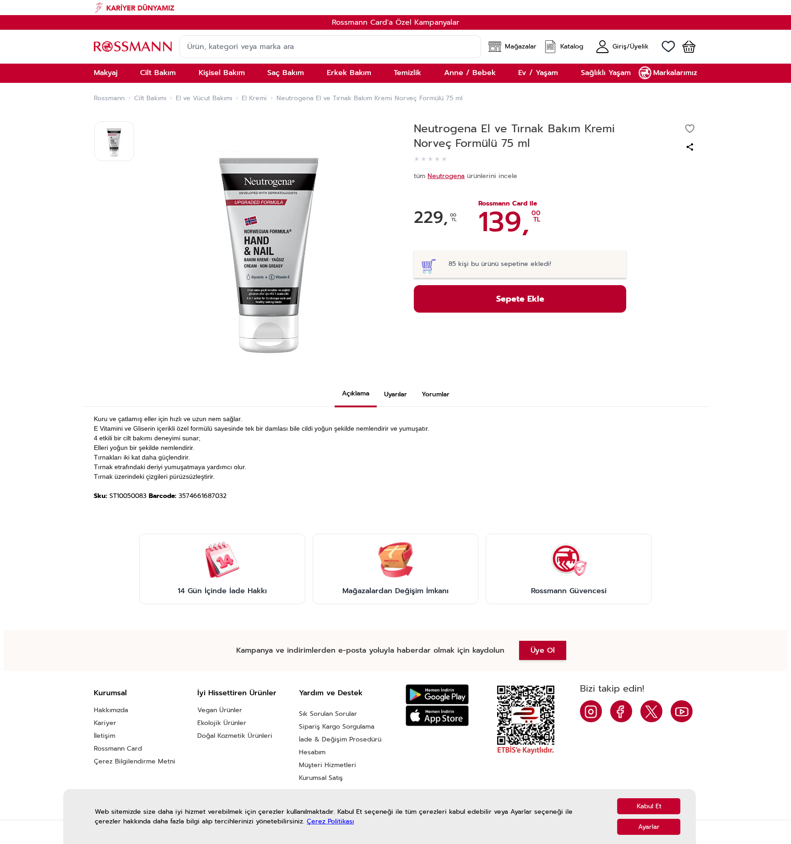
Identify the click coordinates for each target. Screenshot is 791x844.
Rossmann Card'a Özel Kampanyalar (395, 22)
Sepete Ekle (520, 298)
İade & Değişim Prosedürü (340, 739)
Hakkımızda (111, 710)
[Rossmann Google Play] (437, 694)
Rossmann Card (118, 748)
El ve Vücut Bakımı (204, 98)
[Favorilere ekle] (690, 128)
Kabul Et (649, 806)
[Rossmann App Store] (437, 715)
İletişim (104, 736)
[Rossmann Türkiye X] (651, 711)
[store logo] (133, 46)
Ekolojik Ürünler (221, 723)
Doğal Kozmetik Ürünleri (234, 736)
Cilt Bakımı (150, 98)
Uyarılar (395, 394)
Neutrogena (446, 176)
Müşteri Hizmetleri (327, 765)
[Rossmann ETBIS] (525, 720)
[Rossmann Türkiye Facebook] (621, 711)
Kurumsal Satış (321, 778)
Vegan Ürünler (219, 710)
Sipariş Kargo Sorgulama (336, 726)
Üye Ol (543, 650)
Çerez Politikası (330, 821)
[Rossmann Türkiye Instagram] (591, 711)
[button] (685, 47)
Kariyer (105, 723)
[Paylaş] (690, 147)
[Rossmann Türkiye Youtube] (682, 711)
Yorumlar (436, 394)
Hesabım (312, 752)
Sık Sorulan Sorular (328, 714)
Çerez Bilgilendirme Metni (134, 761)
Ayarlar (649, 827)
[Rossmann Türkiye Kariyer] (395, 7)
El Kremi (254, 98)
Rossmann (109, 98)
